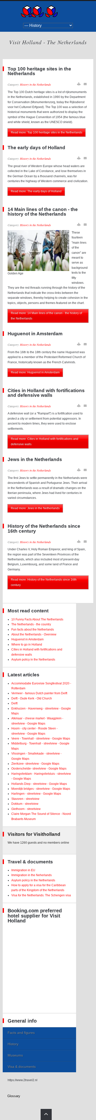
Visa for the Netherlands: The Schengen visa (41, 895)
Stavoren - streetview (25, 799)
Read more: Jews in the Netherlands (35, 508)
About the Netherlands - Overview (33, 634)
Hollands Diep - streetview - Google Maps (39, 784)
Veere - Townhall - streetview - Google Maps (40, 738)
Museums (15, 1055)
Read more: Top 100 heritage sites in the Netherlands (46, 132)
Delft (14, 703)
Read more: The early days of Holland (36, 191)
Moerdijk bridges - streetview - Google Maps (40, 788)
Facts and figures (21, 1033)
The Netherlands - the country (31, 624)
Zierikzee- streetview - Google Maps (35, 763)
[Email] (85, 84)
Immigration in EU (23, 870)
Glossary (13, 1096)
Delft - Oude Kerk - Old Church (31, 698)
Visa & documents (22, 1067)
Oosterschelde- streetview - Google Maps (38, 768)
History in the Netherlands (35, 84)
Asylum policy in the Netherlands (33, 659)
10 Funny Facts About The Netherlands (37, 619)
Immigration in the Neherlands (31, 875)
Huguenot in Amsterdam (27, 639)
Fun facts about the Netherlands (32, 629)
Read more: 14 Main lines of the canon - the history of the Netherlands (46, 315)
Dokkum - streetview (24, 803)
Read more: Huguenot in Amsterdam (35, 372)
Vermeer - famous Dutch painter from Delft (39, 693)
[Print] (79, 84)
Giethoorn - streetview (26, 809)
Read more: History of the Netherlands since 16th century (44, 582)
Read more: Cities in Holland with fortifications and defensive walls (44, 441)
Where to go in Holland (26, 644)
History (13, 1044)
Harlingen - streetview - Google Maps (36, 793)
